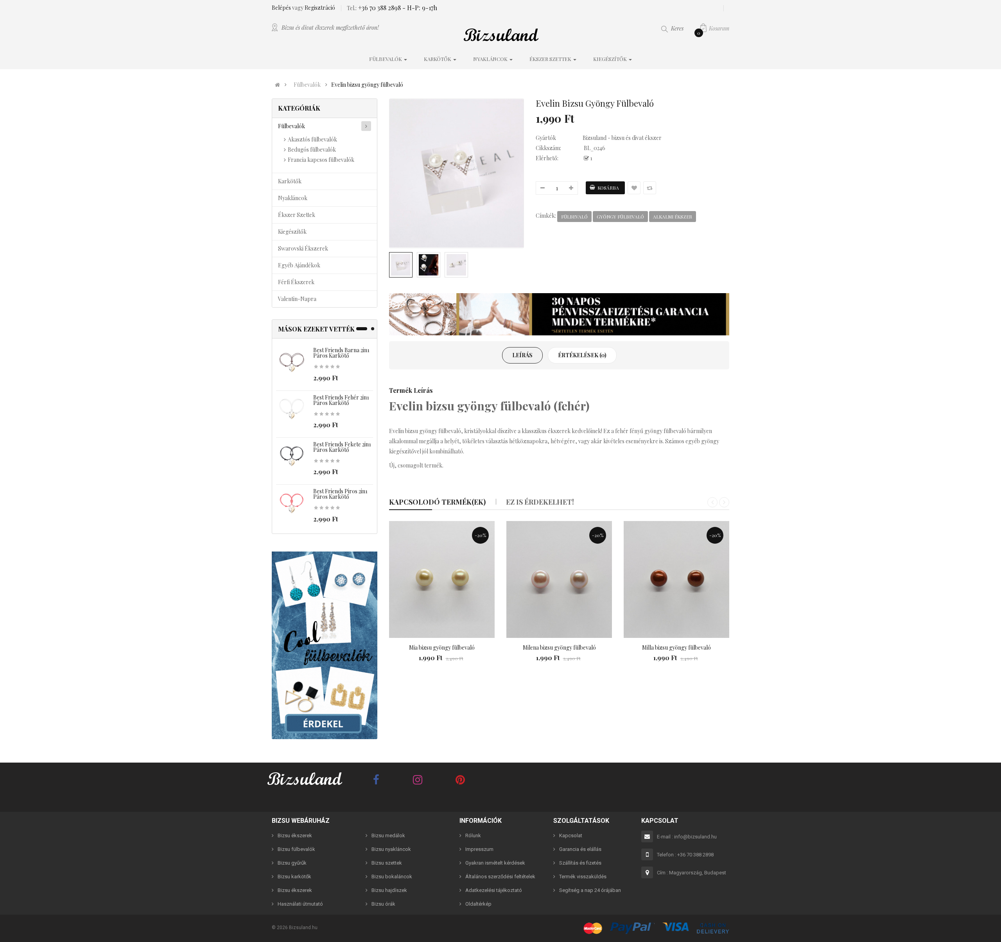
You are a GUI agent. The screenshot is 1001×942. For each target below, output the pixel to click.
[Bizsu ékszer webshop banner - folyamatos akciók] (559, 314)
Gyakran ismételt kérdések (495, 863)
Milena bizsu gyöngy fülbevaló (559, 647)
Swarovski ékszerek (303, 248)
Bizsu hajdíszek (389, 890)
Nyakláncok (292, 198)
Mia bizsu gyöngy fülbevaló (442, 647)
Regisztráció (320, 7)
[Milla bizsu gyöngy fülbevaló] (676, 579)
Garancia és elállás (580, 849)
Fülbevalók (307, 85)
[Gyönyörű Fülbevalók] (324, 645)
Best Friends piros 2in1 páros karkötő (340, 493)
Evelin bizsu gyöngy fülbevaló (367, 85)
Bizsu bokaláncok (391, 876)
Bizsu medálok (388, 835)
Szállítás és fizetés (580, 863)
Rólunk (473, 835)
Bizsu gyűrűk (292, 863)
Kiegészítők (292, 231)
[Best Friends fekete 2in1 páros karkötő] (291, 456)
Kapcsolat (570, 835)
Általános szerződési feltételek (500, 876)
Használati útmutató (300, 904)
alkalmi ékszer (672, 216)
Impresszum (479, 849)
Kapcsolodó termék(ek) (437, 502)
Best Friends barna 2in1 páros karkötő (341, 352)
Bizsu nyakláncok (391, 849)
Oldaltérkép (478, 904)
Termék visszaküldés (582, 876)
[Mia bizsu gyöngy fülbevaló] (442, 579)
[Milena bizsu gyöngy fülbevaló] (559, 579)
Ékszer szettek (296, 214)
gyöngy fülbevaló (620, 216)
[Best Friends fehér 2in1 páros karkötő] (291, 409)
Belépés (282, 7)
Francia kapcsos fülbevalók (321, 159)
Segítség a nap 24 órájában (590, 890)
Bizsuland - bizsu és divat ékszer (622, 137)
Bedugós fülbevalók (312, 149)
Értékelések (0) (582, 355)
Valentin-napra (297, 299)
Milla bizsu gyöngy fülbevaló (676, 647)
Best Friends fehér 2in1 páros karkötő (341, 400)
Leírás (522, 355)
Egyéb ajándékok (299, 265)
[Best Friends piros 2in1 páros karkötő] (291, 503)
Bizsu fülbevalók (296, 849)
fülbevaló (574, 216)
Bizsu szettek (386, 863)
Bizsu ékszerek (295, 835)
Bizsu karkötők (294, 876)
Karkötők (289, 181)
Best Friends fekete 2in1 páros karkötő (342, 447)
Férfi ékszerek (296, 282)
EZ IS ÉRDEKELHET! (540, 502)
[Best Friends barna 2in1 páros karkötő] (291, 362)
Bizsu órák (383, 904)
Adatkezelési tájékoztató (493, 890)
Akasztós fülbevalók (312, 139)
